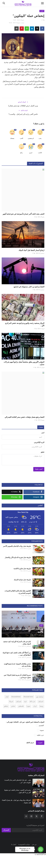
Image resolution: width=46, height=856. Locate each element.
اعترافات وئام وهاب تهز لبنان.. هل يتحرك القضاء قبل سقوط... (16, 801)
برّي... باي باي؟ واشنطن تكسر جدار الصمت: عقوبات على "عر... (17, 781)
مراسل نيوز (39, 697)
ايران (35, 706)
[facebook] (42, 816)
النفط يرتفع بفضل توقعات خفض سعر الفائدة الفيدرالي (24, 417)
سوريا (28, 706)
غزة (25, 701)
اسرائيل (40, 701)
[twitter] (36, 816)
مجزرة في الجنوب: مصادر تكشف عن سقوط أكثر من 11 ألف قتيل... (17, 791)
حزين (30, 153)
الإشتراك (6, 830)
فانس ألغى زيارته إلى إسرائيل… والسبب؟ (23, 114)
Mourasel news (28, 697)
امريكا (11, 701)
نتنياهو (6, 706)
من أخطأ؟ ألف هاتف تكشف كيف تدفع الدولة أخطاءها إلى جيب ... (17, 654)
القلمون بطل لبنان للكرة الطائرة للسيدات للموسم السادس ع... (18, 592)
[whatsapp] (26, 816)
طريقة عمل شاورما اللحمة (22, 568)
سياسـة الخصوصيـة (24, 844)
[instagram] (31, 816)
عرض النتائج (30, 742)
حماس (13, 706)
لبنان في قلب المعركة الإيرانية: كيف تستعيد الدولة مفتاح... (17, 642)
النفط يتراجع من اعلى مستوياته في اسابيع (29, 286)
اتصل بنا (13, 844)
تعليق (42, 452)
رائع (21, 153)
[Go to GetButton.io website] (40, 853)
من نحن (34, 844)
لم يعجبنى (31, 138)
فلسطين (21, 706)
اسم (43, 432)
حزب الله (32, 701)
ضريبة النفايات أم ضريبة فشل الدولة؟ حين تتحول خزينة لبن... (17, 676)
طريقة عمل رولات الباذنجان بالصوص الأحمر (17, 546)
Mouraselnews (16, 697)
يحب (40, 138)
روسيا (41, 706)
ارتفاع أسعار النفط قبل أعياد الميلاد (31, 250)
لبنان (6, 697)
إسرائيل (18, 701)
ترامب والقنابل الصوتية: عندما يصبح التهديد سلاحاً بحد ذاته (17, 665)
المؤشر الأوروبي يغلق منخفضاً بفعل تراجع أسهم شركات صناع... (24, 363)
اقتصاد (41, 11)
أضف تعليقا (38, 469)
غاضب (40, 153)
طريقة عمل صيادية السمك (22, 580)
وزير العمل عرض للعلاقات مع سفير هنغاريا (23, 106)
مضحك (12, 138)
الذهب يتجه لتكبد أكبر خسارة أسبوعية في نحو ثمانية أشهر (23, 214)
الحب (21, 138)
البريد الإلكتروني (39, 442)
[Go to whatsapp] (40, 849)
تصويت (40, 742)
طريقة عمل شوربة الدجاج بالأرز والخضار (18, 557)
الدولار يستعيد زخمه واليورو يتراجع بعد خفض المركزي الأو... (24, 324)
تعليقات (40, 427)
